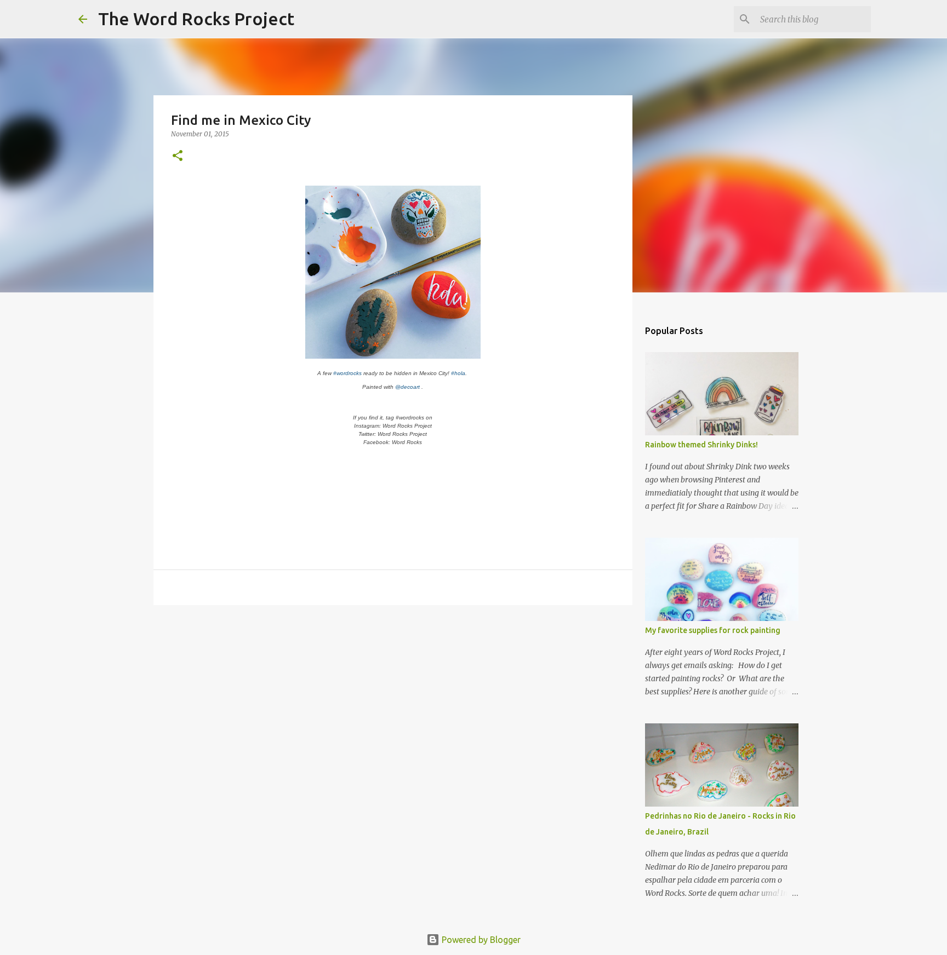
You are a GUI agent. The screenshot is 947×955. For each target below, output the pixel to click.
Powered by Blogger (480, 940)
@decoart (407, 387)
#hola (458, 373)
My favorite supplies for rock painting (712, 630)
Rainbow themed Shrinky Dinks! (701, 444)
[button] (177, 156)
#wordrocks (347, 373)
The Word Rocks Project (196, 18)
